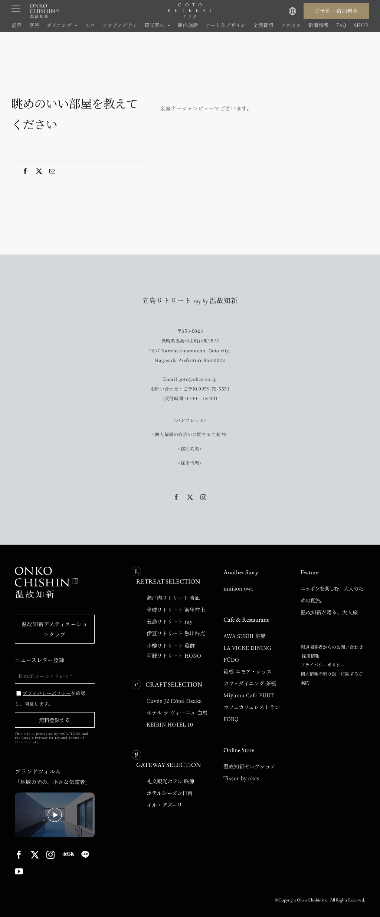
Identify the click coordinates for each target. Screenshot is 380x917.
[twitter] (190, 497)
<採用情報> (190, 462)
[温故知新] (44, 5)
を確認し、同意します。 (50, 698)
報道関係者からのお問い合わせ (332, 647)
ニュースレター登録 (39, 660)
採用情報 (310, 655)
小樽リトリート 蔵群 (171, 645)
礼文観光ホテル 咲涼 (170, 781)
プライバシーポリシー (323, 664)
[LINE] (85, 855)
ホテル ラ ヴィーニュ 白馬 (177, 712)
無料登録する (54, 720)
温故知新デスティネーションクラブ (55, 629)
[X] (39, 171)
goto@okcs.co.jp (197, 379)
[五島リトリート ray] (190, 6)
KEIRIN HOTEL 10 (170, 724)
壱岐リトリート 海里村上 (176, 609)
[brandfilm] (55, 795)
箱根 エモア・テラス (247, 671)
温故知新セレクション (249, 766)
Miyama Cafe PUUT (248, 695)
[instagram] (203, 497)
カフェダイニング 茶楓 (249, 683)
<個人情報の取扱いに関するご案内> (190, 434)
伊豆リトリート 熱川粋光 (176, 633)
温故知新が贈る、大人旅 (329, 612)
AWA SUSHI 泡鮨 (244, 635)
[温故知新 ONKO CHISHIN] (46, 569)
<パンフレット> (190, 420)
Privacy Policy (47, 737)
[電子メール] (52, 171)
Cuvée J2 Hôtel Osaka (174, 700)
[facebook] (176, 497)
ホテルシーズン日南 (170, 793)
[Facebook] (25, 171)
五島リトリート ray (170, 621)
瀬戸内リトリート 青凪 (173, 597)
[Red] (68, 854)
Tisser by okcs (241, 778)
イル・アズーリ (164, 804)
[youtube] (19, 871)
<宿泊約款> (190, 448)
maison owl (238, 588)
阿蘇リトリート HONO (174, 655)
